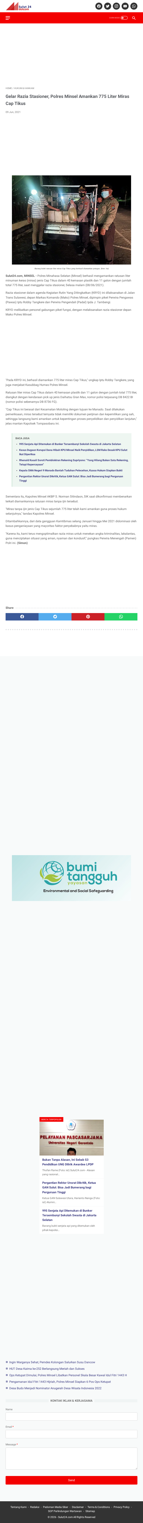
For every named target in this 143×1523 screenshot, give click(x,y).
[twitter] (107, 6)
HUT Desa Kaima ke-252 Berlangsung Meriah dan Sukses (47, 1368)
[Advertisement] (71, 55)
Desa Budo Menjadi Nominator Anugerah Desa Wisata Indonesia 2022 (55, 1388)
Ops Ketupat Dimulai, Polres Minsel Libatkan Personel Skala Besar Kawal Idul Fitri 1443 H (68, 1375)
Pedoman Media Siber (55, 1507)
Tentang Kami (18, 1507)
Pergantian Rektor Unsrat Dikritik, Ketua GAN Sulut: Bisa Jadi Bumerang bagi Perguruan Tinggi (69, 1187)
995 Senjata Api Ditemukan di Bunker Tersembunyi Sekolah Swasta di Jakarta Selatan (70, 444)
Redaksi (34, 1507)
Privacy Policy (122, 1507)
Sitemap (90, 1511)
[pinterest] (88, 616)
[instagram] (116, 6)
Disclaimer (78, 1507)
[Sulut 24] (21, 6)
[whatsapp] (133, 6)
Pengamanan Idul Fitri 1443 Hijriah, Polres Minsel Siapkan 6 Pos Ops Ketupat (60, 1381)
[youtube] (125, 6)
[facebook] (98, 6)
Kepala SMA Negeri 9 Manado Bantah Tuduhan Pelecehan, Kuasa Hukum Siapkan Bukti (71, 470)
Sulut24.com (65, 1517)
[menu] (8, 18)
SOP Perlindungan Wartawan (65, 1511)
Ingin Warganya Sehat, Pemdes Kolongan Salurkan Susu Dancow (52, 1362)
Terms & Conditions (99, 1507)
